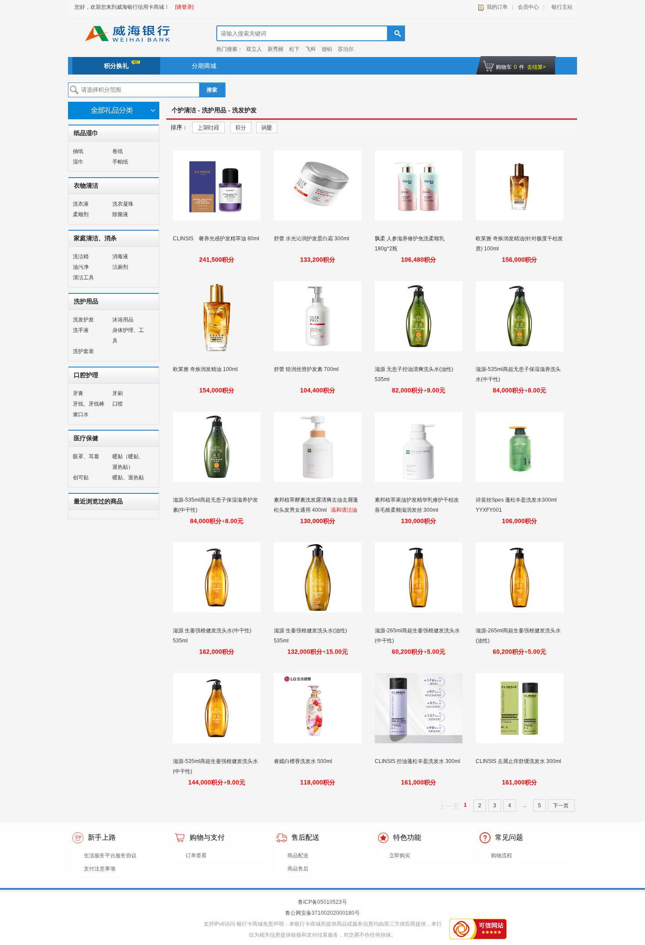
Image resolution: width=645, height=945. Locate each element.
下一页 (561, 805)
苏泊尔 (346, 49)
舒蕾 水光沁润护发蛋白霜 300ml (312, 238)
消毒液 (120, 256)
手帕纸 (120, 162)
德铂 (327, 49)
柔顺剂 (81, 214)
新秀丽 (275, 49)
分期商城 (204, 65)
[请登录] (184, 7)
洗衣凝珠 (122, 204)
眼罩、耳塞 (86, 456)
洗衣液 (81, 204)
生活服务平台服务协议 (110, 855)
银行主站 (561, 7)
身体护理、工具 (128, 335)
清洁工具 (83, 278)
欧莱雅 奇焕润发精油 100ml (206, 369)
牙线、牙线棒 (88, 404)
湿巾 (78, 162)
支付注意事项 (99, 869)
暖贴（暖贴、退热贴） (128, 461)
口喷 (117, 404)
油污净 (81, 267)
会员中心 (528, 7)
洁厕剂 (120, 267)
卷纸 (117, 151)
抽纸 (78, 151)
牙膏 (78, 393)
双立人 (254, 49)
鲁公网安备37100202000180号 (322, 913)
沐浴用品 (122, 320)
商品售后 (297, 869)
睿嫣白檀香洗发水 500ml (303, 761)
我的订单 (497, 7)
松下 (294, 49)
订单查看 (196, 855)
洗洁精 (81, 256)
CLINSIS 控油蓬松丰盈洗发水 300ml (417, 761)
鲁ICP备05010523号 (322, 902)
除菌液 (120, 214)
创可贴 (81, 477)
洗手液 (81, 330)
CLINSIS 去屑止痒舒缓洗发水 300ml (518, 761)
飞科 (310, 49)
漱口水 (81, 414)
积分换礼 (116, 65)
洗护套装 (83, 351)
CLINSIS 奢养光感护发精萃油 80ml (216, 238)
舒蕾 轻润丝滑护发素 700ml (307, 369)
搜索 (212, 90)
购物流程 (501, 855)
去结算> (536, 67)
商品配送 (297, 855)
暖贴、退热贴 (128, 477)
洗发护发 (83, 320)
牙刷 (117, 393)
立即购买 (399, 855)
